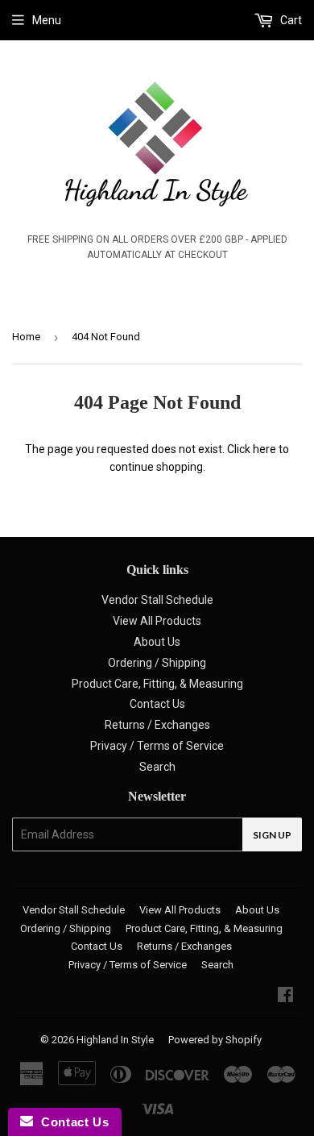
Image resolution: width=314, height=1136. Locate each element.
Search (157, 766)
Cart (290, 20)
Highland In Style (115, 1040)
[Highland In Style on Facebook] (285, 996)
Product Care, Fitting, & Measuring (157, 683)
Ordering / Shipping (157, 662)
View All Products (157, 620)
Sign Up (272, 835)
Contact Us (157, 703)
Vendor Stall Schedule (157, 599)
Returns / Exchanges (157, 724)
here (264, 449)
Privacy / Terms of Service (157, 745)
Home (26, 337)
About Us (157, 641)
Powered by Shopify (215, 1040)
